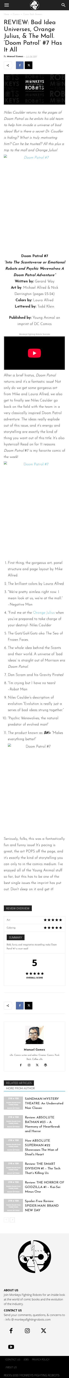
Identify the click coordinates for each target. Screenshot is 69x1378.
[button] (6, 5)
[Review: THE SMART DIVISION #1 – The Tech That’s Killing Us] (13, 1168)
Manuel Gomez (15, 57)
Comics (16, 14)
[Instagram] (30, 1065)
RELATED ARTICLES (19, 1083)
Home (6, 14)
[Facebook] (20, 65)
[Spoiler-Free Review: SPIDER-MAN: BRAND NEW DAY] (13, 1205)
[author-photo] (34, 1044)
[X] (28, 65)
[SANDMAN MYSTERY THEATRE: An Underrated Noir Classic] (13, 1103)
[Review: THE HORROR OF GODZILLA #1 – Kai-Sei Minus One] (13, 1186)
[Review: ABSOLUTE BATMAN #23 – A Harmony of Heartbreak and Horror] (13, 1121)
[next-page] (12, 1219)
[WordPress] (47, 1065)
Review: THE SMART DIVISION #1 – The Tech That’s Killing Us (42, 1168)
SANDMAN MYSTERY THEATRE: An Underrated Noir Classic (44, 1103)
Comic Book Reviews (32, 14)
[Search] (63, 5)
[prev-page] (6, 1219)
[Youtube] (11, 1348)
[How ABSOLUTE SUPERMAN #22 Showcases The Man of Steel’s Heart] (13, 1145)
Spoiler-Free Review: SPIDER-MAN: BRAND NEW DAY (42, 1206)
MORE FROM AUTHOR (20, 1088)
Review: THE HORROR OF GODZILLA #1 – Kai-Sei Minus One (44, 1187)
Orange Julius (44, 613)
